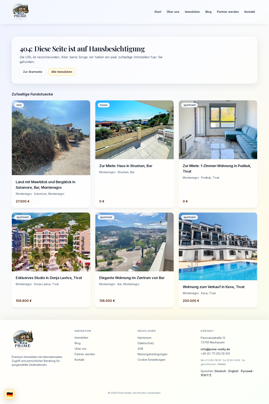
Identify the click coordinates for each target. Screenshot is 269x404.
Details (222, 364)
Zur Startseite (32, 71)
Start (157, 11)
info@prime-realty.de (215, 349)
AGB (140, 348)
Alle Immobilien (61, 71)
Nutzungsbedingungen (152, 354)
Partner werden (228, 11)
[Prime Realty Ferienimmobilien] (79, 11)
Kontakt (249, 11)
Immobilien (192, 11)
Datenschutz (146, 343)
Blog (208, 11)
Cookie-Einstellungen (151, 359)
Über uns (173, 11)
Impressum (144, 337)
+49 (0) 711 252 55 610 (215, 353)
